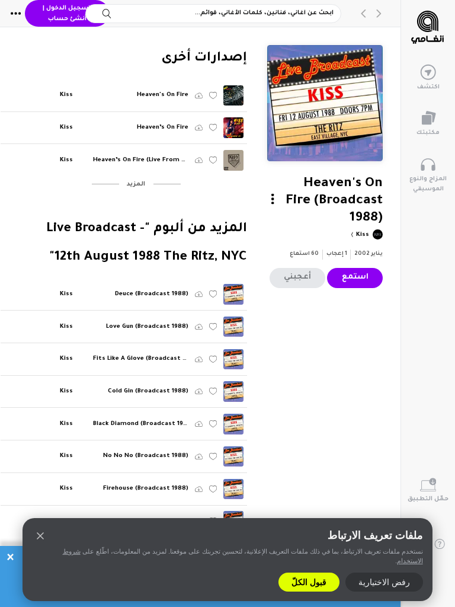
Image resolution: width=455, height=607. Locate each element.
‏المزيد (136, 184)
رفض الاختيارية (384, 582)
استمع (355, 277)
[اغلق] (40, 536)
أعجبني (297, 277)
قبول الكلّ (308, 582)
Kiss (361, 235)
